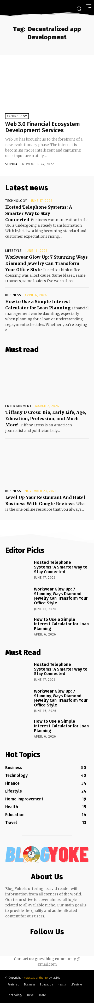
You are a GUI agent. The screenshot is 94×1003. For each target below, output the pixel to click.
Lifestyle (13, 250)
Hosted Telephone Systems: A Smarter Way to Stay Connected (38, 213)
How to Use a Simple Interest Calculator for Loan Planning (61, 624)
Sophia (11, 164)
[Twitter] (56, 943)
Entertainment (18, 406)
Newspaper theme (36, 977)
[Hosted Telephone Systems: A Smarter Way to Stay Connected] (17, 570)
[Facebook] (25, 943)
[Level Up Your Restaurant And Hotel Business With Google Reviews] (47, 465)
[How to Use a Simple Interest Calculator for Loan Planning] (17, 627)
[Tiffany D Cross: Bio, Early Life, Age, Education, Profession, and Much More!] (47, 380)
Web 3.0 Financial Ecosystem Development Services (42, 127)
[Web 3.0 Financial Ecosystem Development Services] (47, 90)
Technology (17, 116)
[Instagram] (35, 943)
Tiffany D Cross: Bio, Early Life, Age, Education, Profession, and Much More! (45, 418)
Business (13, 295)
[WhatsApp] (67, 943)
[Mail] (46, 943)
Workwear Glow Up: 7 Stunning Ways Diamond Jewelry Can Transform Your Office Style (46, 263)
